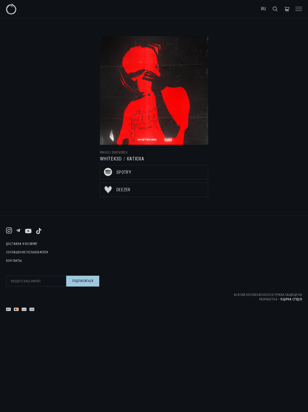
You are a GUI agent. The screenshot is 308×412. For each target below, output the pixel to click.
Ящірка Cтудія (291, 299)
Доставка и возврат (22, 244)
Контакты (14, 260)
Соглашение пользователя (27, 252)
